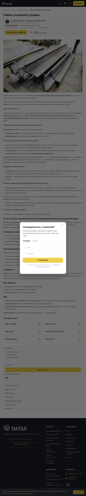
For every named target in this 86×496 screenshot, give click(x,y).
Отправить (43, 260)
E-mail (35, 241)
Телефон (26, 241)
